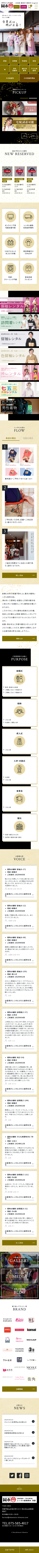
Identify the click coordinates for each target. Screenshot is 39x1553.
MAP (4, 1511)
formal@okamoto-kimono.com (15, 1517)
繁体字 (23, 3)
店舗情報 (19, 1389)
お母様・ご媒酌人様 (11, 722)
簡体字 (29, 3)
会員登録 (23, 7)
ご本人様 (8, 720)
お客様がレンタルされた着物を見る (18, 895)
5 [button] (19, 54)
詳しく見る (19, 575)
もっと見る (19, 1243)
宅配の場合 (28, 438)
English (35, 3)
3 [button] (24, 52)
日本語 (17, 3)
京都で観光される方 (11, 835)
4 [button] (33, 52)
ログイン (16, 7)
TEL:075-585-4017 (15, 1523)
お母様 (7, 777)
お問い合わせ (29, 1550)
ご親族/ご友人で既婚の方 (13, 692)
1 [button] (6, 52)
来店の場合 (11, 438)
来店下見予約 (9, 1550)
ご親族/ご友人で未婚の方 (13, 690)
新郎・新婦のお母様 (11, 687)
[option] (19, 34)
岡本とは (19, 638)
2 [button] (15, 52)
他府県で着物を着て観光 (13, 837)
